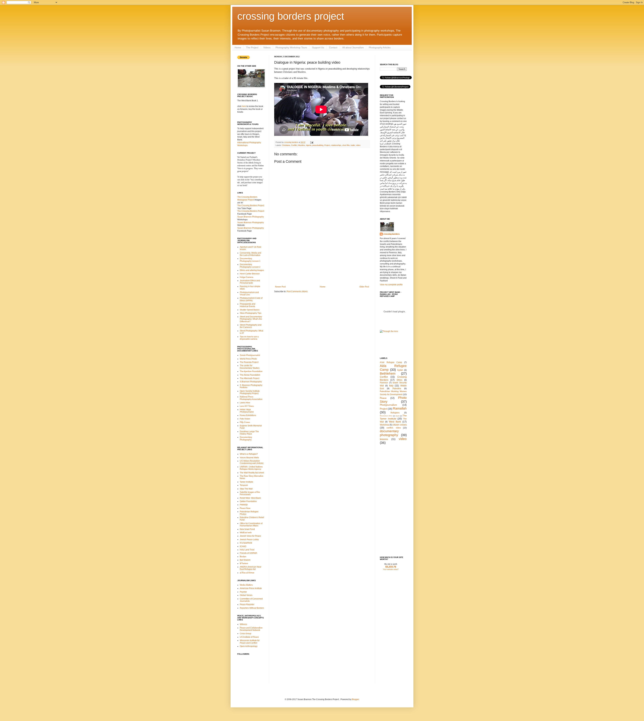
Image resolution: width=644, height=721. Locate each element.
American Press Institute (251, 588)
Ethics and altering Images (252, 270)
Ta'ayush (244, 485)
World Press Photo (248, 359)
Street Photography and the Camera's (250, 326)
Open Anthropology (248, 646)
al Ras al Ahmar (247, 573)
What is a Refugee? (249, 454)
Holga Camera (246, 277)
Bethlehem (387, 373)
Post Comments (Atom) (297, 291)
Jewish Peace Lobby (249, 539)
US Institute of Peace (249, 637)
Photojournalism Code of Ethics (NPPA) (251, 299)
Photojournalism (388, 404)
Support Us (318, 47)
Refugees (395, 413)
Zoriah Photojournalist (250, 355)
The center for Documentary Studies (249, 366)
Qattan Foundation (248, 501)
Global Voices (246, 595)
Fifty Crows (245, 422)
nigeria (308, 145)
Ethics (399, 380)
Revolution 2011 (386, 416)
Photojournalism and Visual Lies (249, 293)
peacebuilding (317, 145)
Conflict (294, 145)
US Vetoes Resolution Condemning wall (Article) (251, 462)
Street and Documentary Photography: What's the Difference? (251, 319)
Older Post (364, 287)
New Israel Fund (247, 529)
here (244, 106)
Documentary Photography (246, 438)
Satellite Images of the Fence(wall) (250, 493)
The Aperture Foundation (251, 371)
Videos (267, 47)
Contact (333, 47)
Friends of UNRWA (248, 553)
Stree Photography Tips (250, 313)
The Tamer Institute (393, 417)
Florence (384, 382)
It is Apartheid (246, 543)
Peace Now (245, 508)
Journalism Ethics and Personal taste (250, 281)
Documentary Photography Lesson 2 (250, 265)
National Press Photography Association (251, 398)
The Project (252, 47)
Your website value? (391, 569)
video (358, 145)
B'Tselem (244, 563)
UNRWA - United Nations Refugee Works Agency (251, 468)
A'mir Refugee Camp (391, 362)
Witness (243, 624)
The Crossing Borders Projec (250, 205)
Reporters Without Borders (252, 608)
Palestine (397, 388)
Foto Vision (245, 419)
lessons (384, 439)
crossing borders (291, 142)
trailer (353, 145)
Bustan (243, 556)
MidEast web (246, 532)
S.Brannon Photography (251, 381)
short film (346, 145)
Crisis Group (245, 633)
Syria (397, 416)
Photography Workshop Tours (291, 47)
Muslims (301, 145)
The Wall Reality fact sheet (252, 472)
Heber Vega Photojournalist (247, 410)
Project (327, 145)
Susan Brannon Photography (250, 217)
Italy (391, 385)
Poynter (243, 592)
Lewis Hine (245, 402)
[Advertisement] (322, 260)
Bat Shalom (245, 560)
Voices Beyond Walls (249, 457)
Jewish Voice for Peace (250, 536)
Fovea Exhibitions (248, 415)
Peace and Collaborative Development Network (251, 629)
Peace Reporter (247, 604)
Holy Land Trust (247, 550)
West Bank (395, 421)
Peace (383, 398)
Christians (286, 145)
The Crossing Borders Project (250, 211)
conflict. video (394, 428)
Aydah (400, 370)
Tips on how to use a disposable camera (249, 337)
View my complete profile (391, 284)
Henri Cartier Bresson (250, 274)
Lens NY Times (247, 406)
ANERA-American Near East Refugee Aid (250, 568)
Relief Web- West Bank (250, 498)
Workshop (384, 425)
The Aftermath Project (249, 378)
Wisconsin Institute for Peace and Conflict (250, 641)
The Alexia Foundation (250, 375)
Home (238, 47)
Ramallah (400, 408)
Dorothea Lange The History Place (249, 432)
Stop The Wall (246, 489)
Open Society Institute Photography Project (250, 392)
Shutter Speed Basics (249, 310)
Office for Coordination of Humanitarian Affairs (251, 524)
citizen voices (400, 424)
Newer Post (280, 287)
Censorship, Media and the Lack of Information (250, 254)
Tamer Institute (246, 482)
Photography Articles (380, 47)
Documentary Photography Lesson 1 (250, 259)
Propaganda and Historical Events (247, 305)
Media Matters (246, 585)
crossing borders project (290, 16)
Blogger (355, 699)
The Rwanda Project (249, 362)
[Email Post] (311, 142)
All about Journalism (353, 47)
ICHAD (243, 546)
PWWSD (244, 505)
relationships (336, 145)
